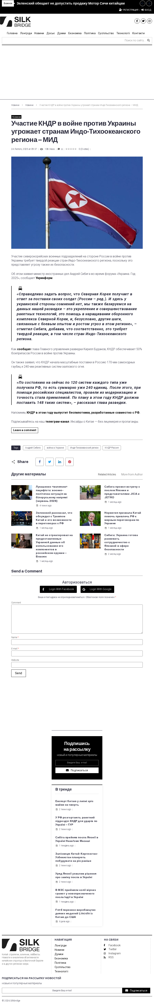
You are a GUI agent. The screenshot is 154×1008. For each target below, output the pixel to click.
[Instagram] (149, 21)
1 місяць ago (114, 502)
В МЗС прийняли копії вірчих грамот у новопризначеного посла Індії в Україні (75, 894)
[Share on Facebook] (39, 462)
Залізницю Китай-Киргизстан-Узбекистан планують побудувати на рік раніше (76, 857)
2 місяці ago (114, 554)
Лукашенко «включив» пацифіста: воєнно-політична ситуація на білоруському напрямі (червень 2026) (52, 493)
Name (15, 637)
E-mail (15, 648)
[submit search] (148, 40)
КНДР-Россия (112, 447)
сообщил (24, 349)
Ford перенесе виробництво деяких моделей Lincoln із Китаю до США (75, 913)
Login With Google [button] (100, 589)
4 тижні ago (45, 505)
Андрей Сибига (33, 447)
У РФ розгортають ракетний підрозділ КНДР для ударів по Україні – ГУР (76, 821)
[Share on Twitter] (49, 462)
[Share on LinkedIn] (59, 462)
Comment (16, 602)
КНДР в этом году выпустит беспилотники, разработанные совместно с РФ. (83, 412)
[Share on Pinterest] (69, 462)
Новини (15, 105)
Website (15, 660)
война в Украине (55, 447)
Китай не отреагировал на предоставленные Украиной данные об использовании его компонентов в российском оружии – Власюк (54, 546)
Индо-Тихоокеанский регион (84, 447)
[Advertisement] (77, 73)
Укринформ (44, 278)
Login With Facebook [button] (61, 589)
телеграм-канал (57, 421)
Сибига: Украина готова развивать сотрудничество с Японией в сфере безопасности (121, 542)
